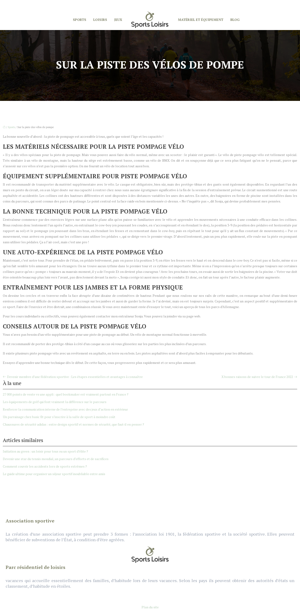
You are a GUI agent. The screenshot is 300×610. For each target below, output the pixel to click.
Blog (235, 19)
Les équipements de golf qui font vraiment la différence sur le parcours (54, 402)
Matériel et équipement (200, 19)
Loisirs (100, 19)
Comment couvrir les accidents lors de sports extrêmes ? (45, 466)
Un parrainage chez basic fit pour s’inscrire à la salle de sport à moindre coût (59, 417)
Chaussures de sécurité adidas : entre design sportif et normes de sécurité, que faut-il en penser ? (73, 424)
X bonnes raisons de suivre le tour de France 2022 (257, 376)
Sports (79, 19)
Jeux (118, 19)
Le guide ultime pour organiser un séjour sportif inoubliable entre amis (54, 474)
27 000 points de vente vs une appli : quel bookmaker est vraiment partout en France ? (65, 394)
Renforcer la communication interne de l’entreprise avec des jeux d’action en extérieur (65, 409)
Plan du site (150, 607)
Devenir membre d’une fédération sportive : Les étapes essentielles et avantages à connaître (75, 376)
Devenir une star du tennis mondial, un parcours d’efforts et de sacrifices (56, 459)
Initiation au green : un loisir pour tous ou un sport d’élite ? (45, 451)
